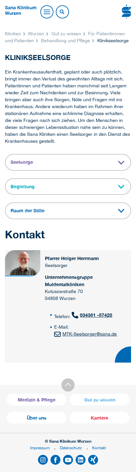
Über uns (37, 418)
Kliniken (13, 33)
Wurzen (36, 33)
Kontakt (99, 447)
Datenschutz (71, 447)
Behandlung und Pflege (65, 40)
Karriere (99, 418)
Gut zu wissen (66, 33)
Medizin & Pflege (36, 399)
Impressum (40, 447)
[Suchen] (62, 12)
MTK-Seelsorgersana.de (89, 334)
